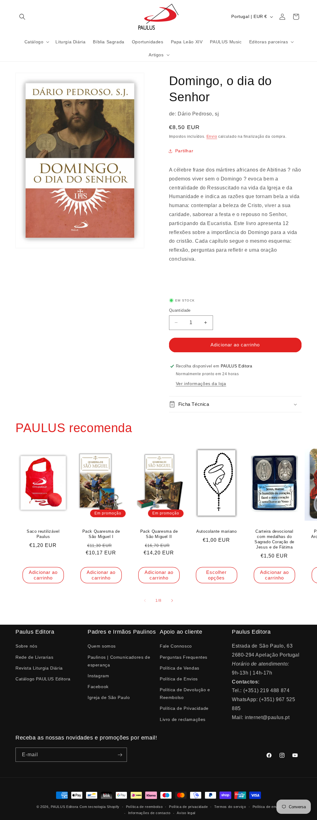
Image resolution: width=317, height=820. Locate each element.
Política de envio (267, 807)
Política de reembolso (144, 807)
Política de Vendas (179, 668)
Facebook (98, 686)
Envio (211, 136)
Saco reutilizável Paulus (43, 534)
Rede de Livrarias (34, 657)
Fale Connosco (176, 646)
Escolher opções (216, 574)
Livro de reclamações (183, 719)
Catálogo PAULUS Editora (43, 678)
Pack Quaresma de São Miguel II (159, 534)
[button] (22, 17)
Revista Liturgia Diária (39, 668)
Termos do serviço (230, 807)
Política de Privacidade (184, 708)
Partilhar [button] (184, 150)
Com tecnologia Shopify (99, 807)
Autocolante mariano (217, 531)
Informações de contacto (149, 813)
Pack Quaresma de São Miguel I (101, 534)
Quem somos (102, 646)
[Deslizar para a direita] (172, 600)
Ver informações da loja (201, 383)
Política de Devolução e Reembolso (185, 693)
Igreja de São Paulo (109, 697)
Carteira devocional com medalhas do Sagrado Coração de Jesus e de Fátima (274, 539)
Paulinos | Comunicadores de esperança (119, 661)
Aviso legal (186, 813)
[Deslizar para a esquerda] (145, 600)
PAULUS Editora (65, 807)
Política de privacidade (188, 807)
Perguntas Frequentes (183, 657)
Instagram (98, 675)
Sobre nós (26, 646)
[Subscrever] (120, 755)
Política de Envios (179, 678)
